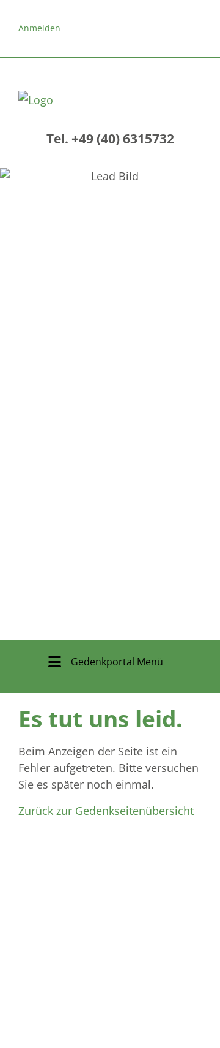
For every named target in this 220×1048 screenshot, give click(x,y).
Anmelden (39, 28)
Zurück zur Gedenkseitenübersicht (106, 810)
